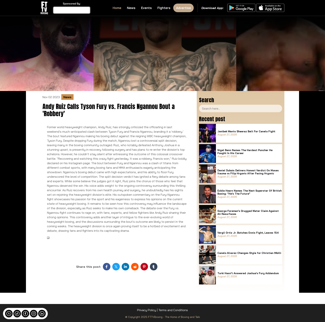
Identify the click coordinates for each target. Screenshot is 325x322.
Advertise (183, 8)
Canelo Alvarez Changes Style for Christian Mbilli (249, 252)
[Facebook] (25, 313)
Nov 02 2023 (51, 97)
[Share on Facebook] (106, 266)
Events (146, 8)
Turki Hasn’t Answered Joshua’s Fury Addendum (248, 273)
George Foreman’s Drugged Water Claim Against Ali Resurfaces (248, 212)
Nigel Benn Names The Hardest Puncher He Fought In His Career (245, 152)
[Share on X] (116, 266)
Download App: (212, 8)
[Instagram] (33, 313)
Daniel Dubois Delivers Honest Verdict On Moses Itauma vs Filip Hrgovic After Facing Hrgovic (248, 172)
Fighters (163, 8)
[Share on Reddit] (135, 266)
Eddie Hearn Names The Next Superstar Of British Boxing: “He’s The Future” (249, 192)
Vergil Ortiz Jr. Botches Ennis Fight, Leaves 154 (248, 232)
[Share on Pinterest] (144, 266)
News (131, 8)
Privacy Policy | (147, 310)
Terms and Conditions (173, 310)
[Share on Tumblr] (153, 266)
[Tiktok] (17, 313)
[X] (9, 313)
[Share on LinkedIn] (125, 266)
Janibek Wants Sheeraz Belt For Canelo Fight (246, 131)
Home (117, 8)
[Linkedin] (42, 313)
